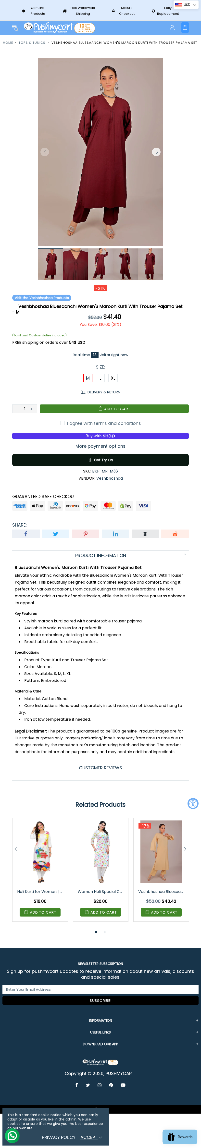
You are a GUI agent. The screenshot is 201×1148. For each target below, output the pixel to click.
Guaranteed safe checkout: (44, 497)
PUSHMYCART (60, 28)
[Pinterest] (111, 1085)
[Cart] (185, 27)
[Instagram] (100, 1085)
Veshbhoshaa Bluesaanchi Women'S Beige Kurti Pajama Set (161, 891)
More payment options (100, 446)
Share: (19, 525)
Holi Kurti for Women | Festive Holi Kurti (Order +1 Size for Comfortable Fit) (40, 891)
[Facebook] (77, 1085)
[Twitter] (88, 1085)
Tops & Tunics (32, 42)
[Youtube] (123, 1085)
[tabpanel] (40, 873)
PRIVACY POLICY (58, 1137)
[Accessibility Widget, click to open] (193, 803)
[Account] (172, 27)
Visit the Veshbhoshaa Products (42, 297)
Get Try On (103, 460)
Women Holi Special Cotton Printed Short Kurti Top (101, 891)
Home (8, 42)
